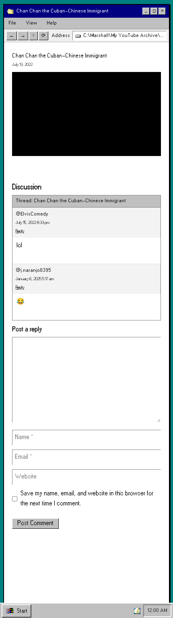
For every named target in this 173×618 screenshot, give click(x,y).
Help (52, 23)
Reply (20, 231)
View (31, 23)
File (12, 23)
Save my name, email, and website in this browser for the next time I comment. (87, 499)
